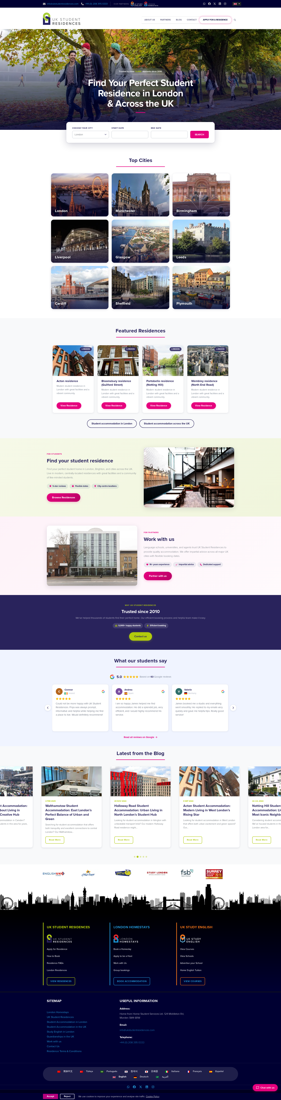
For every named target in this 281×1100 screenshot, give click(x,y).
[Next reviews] (233, 708)
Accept (50, 1096)
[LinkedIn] (146, 1087)
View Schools (187, 956)
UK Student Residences (60, 1017)
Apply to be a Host (123, 956)
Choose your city (82, 128)
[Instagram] (153, 1087)
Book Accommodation (132, 981)
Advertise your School (191, 963)
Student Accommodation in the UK (66, 1027)
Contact (192, 20)
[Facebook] (134, 1087)
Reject (67, 1096)
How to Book (53, 956)
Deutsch (144, 1076)
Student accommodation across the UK (167, 423)
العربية (165, 1076)
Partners (165, 20)
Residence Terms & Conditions (64, 1051)
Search (199, 134)
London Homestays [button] (132, 927)
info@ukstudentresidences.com (63, 3)
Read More (55, 840)
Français (197, 1071)
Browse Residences (63, 497)
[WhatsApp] (128, 1087)
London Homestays (58, 1012)
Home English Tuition (190, 970)
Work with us (54, 1041)
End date (156, 128)
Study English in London (60, 1031)
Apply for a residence (215, 20)
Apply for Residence (57, 949)
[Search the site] (235, 20)
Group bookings (122, 970)
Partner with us (158, 576)
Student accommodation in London (112, 423)
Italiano (175, 1071)
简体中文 (68, 1071)
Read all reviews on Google (140, 737)
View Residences (61, 981)
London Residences (57, 970)
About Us (149, 20)
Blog (179, 20)
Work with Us (120, 963)
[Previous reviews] (48, 708)
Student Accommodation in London (67, 1022)
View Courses (187, 949)
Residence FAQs (55, 963)
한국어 (134, 1071)
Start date (118, 128)
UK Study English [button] (196, 927)
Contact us (140, 636)
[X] (140, 1087)
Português (112, 1071)
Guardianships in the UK (60, 1036)
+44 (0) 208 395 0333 (96, 3)
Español (219, 1071)
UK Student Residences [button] (68, 927)
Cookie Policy (152, 1096)
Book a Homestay (122, 949)
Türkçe (89, 1071)
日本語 (154, 1071)
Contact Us (53, 1046)
